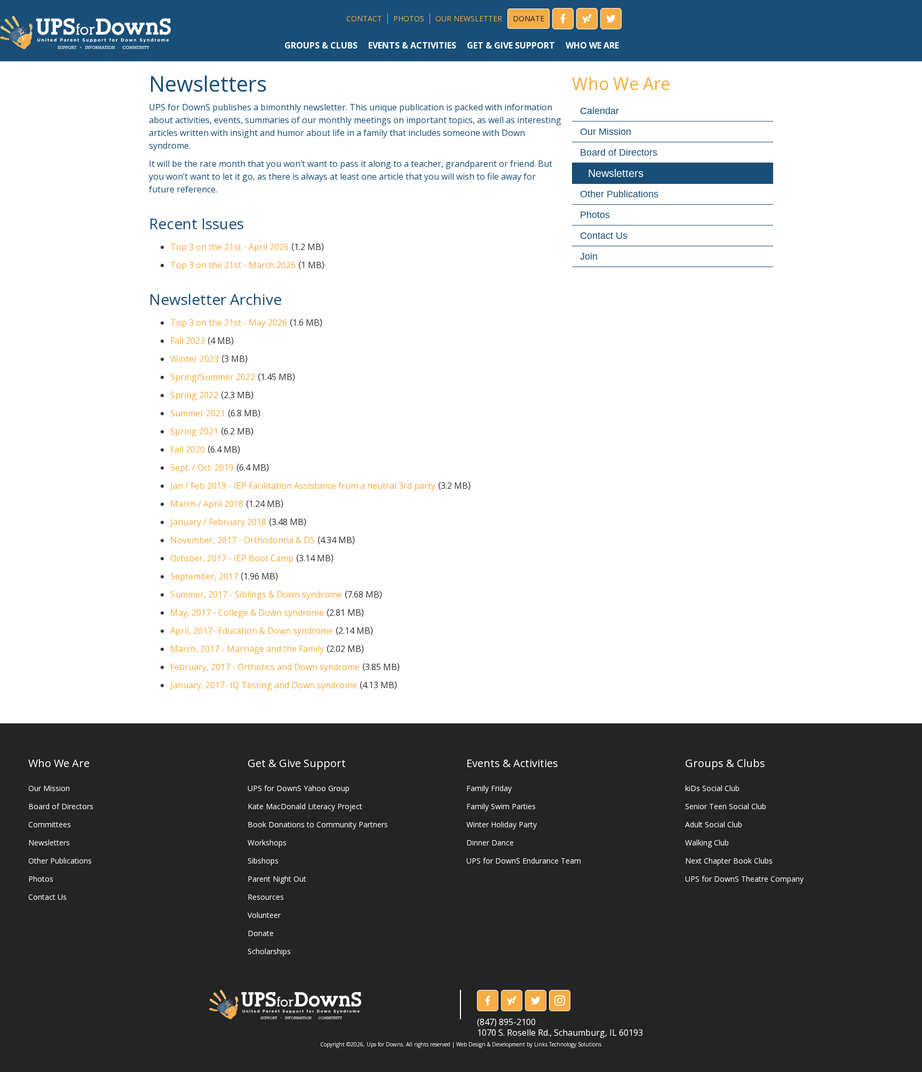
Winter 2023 (194, 359)
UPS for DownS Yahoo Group (298, 788)
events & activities (412, 45)
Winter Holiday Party (501, 824)
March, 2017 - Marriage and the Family (247, 649)
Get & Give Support (297, 763)
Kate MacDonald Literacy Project (305, 806)
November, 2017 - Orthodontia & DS (242, 540)
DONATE (528, 18)
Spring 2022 (194, 395)
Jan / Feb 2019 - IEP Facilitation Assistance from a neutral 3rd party (302, 485)
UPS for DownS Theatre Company (744, 879)
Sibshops (263, 861)
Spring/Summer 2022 (212, 377)
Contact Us (603, 235)
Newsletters (615, 173)
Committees (49, 824)
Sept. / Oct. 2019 (202, 467)
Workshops (267, 842)
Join (589, 256)
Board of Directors (618, 152)
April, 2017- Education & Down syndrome (251, 630)
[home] (85, 28)
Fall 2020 (187, 449)
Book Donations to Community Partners (318, 824)
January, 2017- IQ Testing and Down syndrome (263, 685)
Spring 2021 (194, 431)
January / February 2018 (218, 522)
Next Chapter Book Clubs (729, 861)
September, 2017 (204, 576)
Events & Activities (512, 763)
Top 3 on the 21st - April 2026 (229, 247)
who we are (592, 45)
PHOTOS (408, 18)
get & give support (511, 45)
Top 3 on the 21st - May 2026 (228, 322)
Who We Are (59, 763)
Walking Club (707, 842)
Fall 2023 (187, 340)
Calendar (599, 111)
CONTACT (364, 18)
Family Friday (489, 788)
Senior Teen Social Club (725, 806)
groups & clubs (320, 45)
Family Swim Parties (501, 806)
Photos (595, 214)
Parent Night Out (277, 879)
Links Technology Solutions (567, 1044)
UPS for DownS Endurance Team (523, 861)
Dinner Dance (490, 842)
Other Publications (619, 194)
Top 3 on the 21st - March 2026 (233, 265)
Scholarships (269, 951)
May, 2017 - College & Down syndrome (247, 612)
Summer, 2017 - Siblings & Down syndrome (256, 594)
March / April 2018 (206, 504)
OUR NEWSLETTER (468, 18)
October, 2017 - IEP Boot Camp (231, 558)
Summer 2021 (197, 413)
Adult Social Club (713, 824)
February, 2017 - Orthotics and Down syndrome (265, 667)
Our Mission (605, 131)
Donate (261, 933)
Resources (266, 897)
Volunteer (264, 915)
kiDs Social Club (712, 788)
